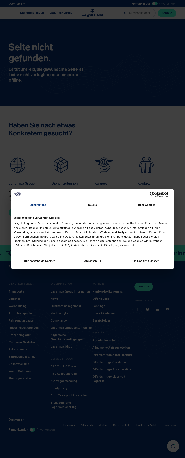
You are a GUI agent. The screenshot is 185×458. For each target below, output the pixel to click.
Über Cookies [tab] (146, 204)
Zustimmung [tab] (38, 204)
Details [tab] (92, 204)
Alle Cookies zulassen (145, 260)
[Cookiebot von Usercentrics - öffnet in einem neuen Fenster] (155, 194)
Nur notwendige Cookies (39, 260)
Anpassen (90, 260)
